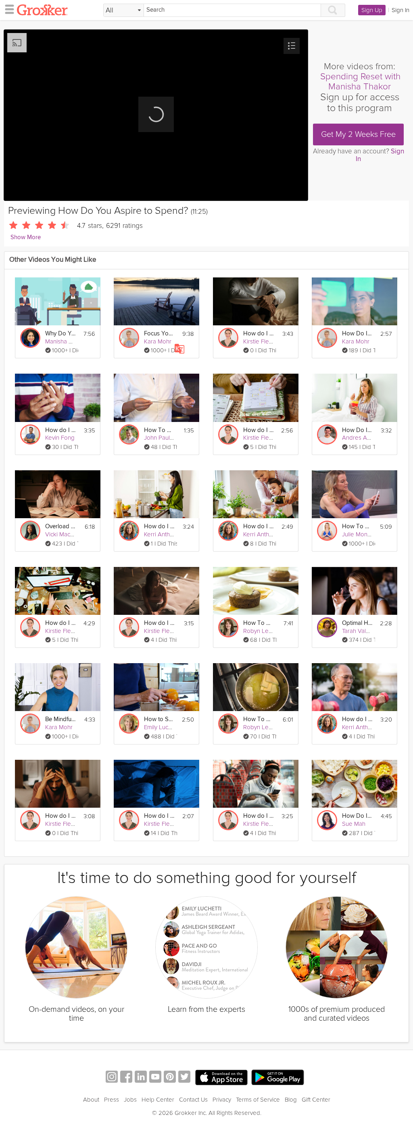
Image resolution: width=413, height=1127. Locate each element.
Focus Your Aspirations (159, 334)
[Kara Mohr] (129, 338)
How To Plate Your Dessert (258, 623)
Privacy (222, 1099)
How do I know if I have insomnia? (159, 816)
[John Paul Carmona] (129, 434)
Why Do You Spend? (60, 334)
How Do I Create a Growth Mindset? (357, 334)
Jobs (130, 1099)
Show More (25, 237)
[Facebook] (126, 1078)
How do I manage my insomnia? (159, 623)
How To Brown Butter (258, 719)
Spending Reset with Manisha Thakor (360, 81)
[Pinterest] (170, 1078)
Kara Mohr (157, 341)
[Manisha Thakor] (30, 338)
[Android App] (278, 1078)
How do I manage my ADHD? (60, 623)
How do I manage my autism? (258, 430)
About (91, 1099)
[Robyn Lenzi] (228, 627)
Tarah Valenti (358, 631)
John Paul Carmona (170, 437)
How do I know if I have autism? (258, 816)
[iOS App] (221, 1077)
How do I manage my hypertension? (159, 526)
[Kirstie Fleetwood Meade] (228, 338)
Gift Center (316, 1099)
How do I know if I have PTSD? (60, 816)
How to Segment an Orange (159, 719)
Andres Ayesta (361, 437)
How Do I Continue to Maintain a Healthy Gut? (357, 816)
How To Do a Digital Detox (357, 526)
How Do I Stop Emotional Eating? (357, 430)
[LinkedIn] (141, 1078)
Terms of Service (258, 1099)
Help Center (158, 1099)
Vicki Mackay (62, 534)
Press (111, 1099)
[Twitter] (184, 1078)
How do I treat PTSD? (258, 334)
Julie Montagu (360, 534)
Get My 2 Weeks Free (358, 134)
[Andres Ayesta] (327, 434)
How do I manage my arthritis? (60, 430)
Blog (291, 1099)
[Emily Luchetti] (129, 723)
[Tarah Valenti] (327, 627)
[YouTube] (155, 1078)
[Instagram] (112, 1078)
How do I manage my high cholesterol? (357, 719)
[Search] (333, 10)
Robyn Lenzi (259, 631)
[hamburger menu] (7, 9)
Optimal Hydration (357, 623)
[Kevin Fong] (30, 434)
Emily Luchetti (161, 727)
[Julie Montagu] (327, 531)
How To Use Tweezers (159, 430)
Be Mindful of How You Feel (60, 719)
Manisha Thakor (66, 341)
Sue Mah (353, 823)
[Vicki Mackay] (30, 531)
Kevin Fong (60, 437)
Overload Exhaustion (60, 526)
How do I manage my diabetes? (258, 526)
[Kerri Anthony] (129, 531)
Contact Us (193, 1099)
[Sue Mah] (327, 820)
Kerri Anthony (161, 534)
